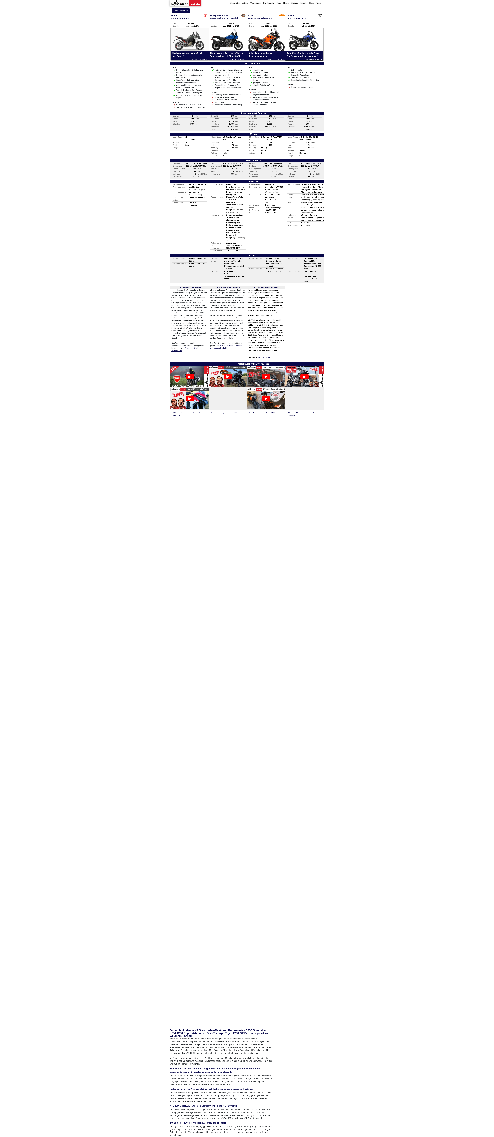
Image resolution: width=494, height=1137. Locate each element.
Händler (303, 3)
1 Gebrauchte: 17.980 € (225, 413)
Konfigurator (268, 3)
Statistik (294, 3)
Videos (245, 3)
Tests (278, 3)
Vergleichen (255, 3)
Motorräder (235, 3)
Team (318, 3)
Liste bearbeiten (181, 11)
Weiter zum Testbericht (199, 59)
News (286, 3)
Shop (311, 3)
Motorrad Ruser (264, 357)
